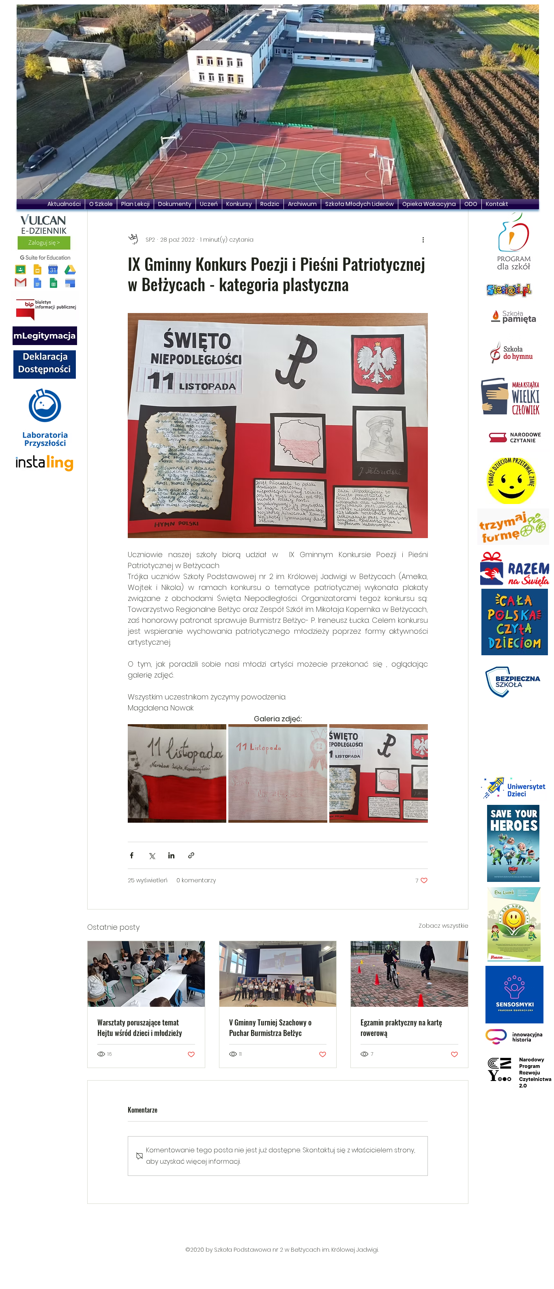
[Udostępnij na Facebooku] (131, 855)
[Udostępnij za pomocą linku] (191, 855)
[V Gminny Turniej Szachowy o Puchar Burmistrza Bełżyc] (278, 974)
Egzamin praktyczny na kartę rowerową (401, 1027)
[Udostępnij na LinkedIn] (171, 855)
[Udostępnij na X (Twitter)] (151, 855)
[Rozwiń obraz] (177, 773)
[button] (278, 101)
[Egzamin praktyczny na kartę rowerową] (409, 974)
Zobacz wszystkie (443, 926)
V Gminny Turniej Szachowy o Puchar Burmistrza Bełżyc (270, 1027)
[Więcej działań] (423, 240)
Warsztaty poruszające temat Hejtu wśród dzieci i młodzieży (139, 1027)
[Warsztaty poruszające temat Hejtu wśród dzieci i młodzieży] (146, 974)
